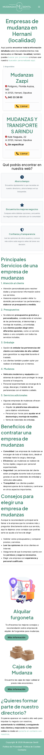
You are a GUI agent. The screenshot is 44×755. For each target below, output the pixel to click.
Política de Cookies (31, 746)
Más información (16, 637)
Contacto (22, 750)
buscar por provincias (18, 57)
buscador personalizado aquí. (22, 60)
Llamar (23, 106)
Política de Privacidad (12, 746)
